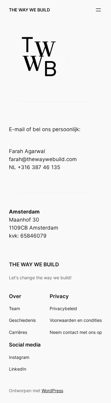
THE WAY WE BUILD (29, 9)
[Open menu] (98, 10)
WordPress (52, 390)
